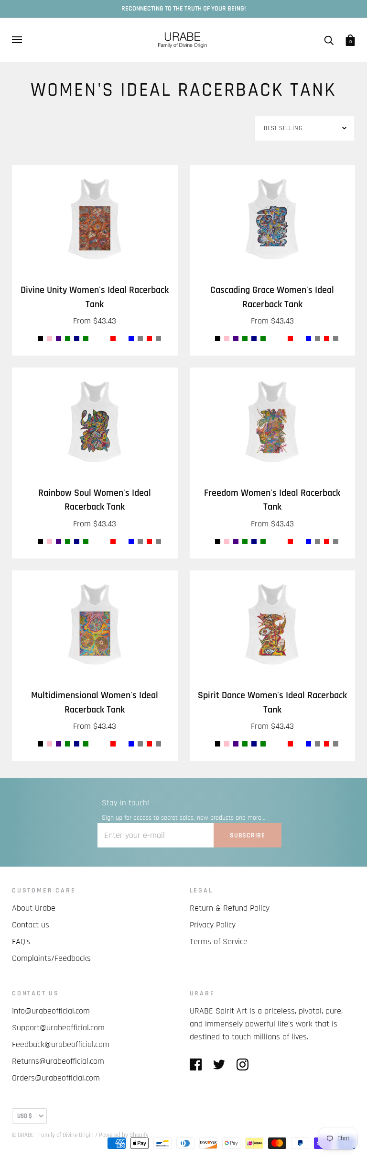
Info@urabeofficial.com (51, 1010)
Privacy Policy (213, 924)
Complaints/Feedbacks (51, 958)
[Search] (329, 39)
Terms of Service (219, 941)
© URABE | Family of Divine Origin (53, 1135)
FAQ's (21, 941)
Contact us (30, 924)
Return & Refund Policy (230, 908)
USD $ (24, 1116)
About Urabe (33, 908)
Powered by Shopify (124, 1135)
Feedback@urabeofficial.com (60, 1044)
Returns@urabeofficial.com (58, 1061)
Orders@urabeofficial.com (56, 1077)
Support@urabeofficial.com (58, 1027)
